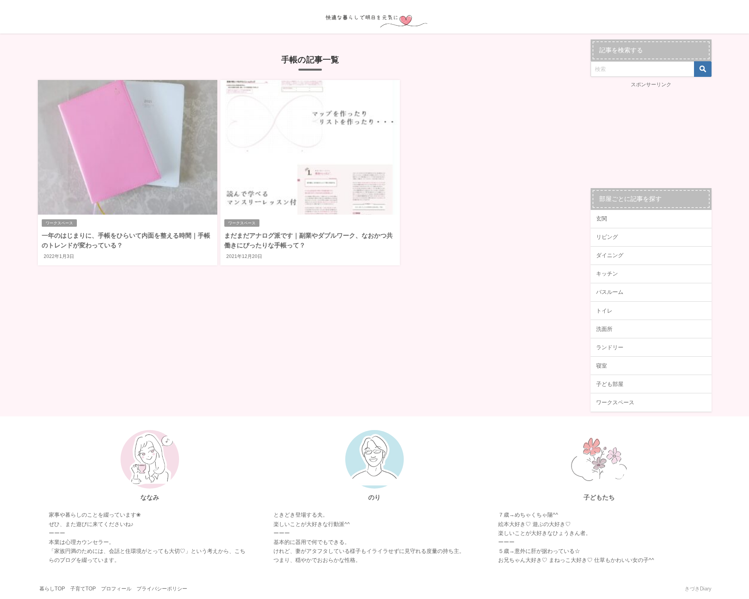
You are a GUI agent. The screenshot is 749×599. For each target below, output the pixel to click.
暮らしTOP (52, 588)
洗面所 (604, 329)
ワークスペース (59, 223)
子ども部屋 (609, 384)
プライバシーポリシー (162, 588)
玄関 (601, 218)
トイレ (604, 310)
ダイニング (609, 255)
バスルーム (609, 292)
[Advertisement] (651, 137)
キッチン (607, 273)
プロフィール (116, 588)
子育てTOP (83, 588)
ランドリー (609, 347)
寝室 (601, 365)
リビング (607, 237)
